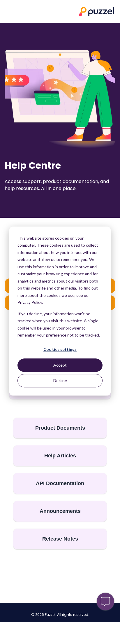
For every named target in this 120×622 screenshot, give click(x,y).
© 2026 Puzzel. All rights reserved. (60, 614)
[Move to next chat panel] (105, 601)
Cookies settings (60, 349)
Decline (60, 380)
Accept (60, 365)
